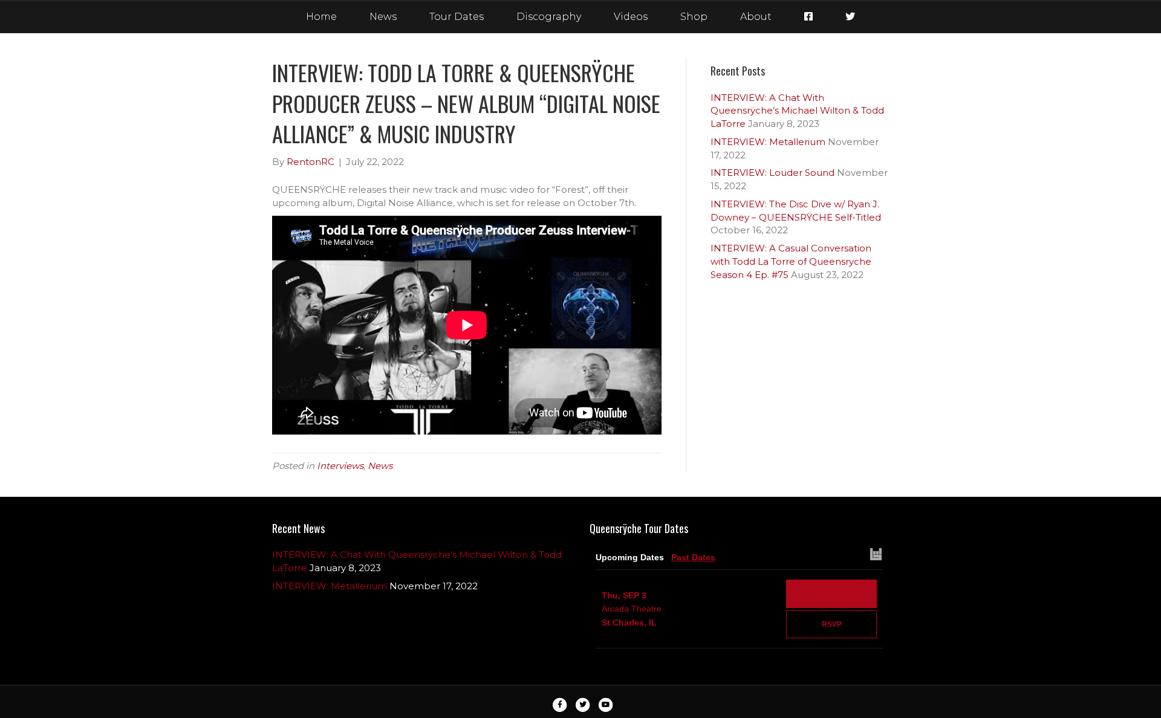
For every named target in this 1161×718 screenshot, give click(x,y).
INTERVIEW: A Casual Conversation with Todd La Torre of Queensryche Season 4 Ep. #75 (791, 261)
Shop (693, 16)
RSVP (832, 624)
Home (321, 16)
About (756, 16)
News (383, 16)
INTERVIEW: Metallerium (768, 141)
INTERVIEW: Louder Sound (772, 172)
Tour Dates (456, 16)
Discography (548, 16)
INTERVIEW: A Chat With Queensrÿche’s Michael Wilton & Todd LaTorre (797, 111)
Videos (631, 16)
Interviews (340, 465)
